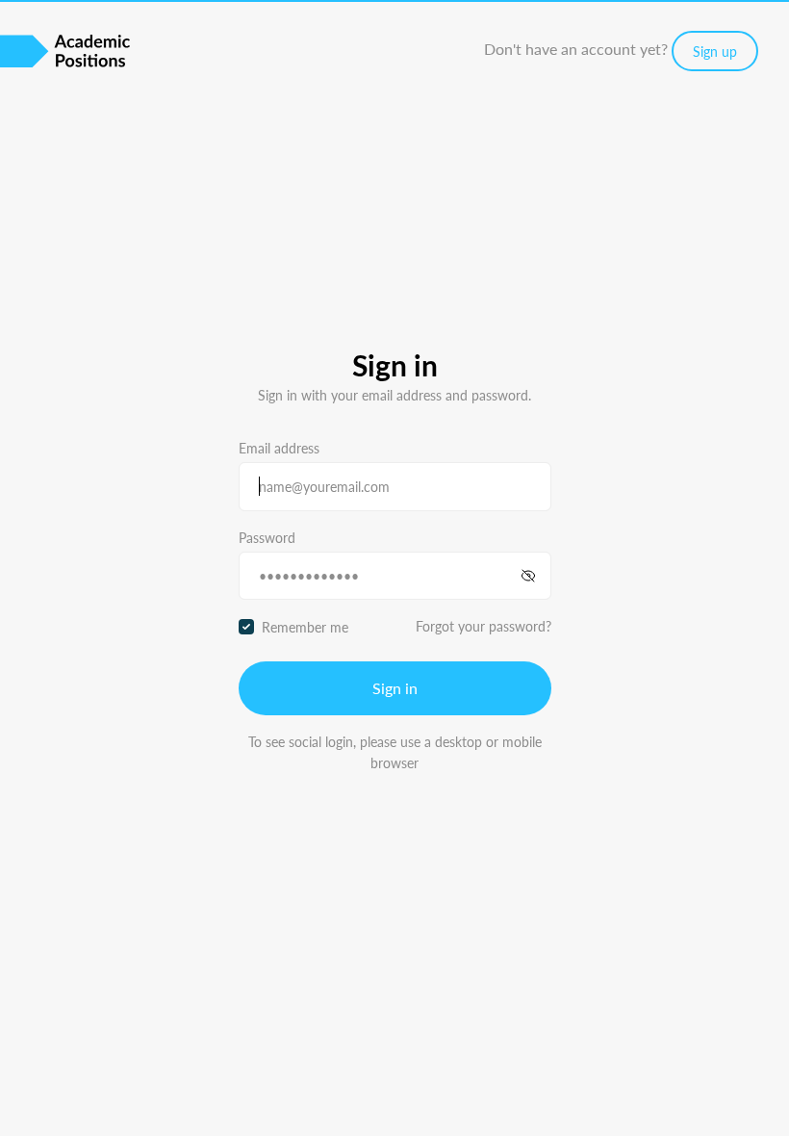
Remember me (305, 626)
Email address (279, 447)
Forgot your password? (483, 625)
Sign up (715, 51)
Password (267, 537)
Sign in (395, 688)
